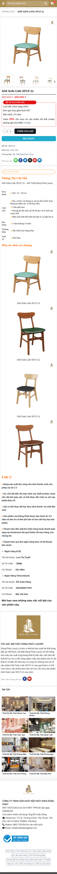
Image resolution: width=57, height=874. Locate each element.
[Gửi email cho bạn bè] (30, 160)
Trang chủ (8, 12)
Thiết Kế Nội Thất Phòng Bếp (14, 754)
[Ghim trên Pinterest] (35, 160)
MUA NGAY (29, 138)
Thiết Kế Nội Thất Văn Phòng (14, 774)
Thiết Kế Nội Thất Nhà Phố (40, 774)
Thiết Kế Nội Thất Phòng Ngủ (41, 754)
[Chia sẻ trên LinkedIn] (39, 160)
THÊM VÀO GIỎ (25, 131)
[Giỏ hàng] (52, 3)
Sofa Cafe (14, 150)
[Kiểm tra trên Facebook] (25, 679)
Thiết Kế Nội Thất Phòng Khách (39, 714)
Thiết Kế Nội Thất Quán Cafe (41, 735)
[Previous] (6, 46)
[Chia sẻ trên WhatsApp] (16, 160)
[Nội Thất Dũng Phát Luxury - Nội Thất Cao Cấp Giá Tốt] (3, 3)
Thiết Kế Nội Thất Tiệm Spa (13, 735)
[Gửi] (46, 3)
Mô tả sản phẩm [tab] (11, 172)
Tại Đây (27, 123)
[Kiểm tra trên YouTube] (29, 679)
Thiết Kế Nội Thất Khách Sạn (14, 713)
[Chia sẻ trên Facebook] (20, 160)
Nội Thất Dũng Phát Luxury (23, 154)
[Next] (51, 46)
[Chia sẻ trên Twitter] (25, 160)
